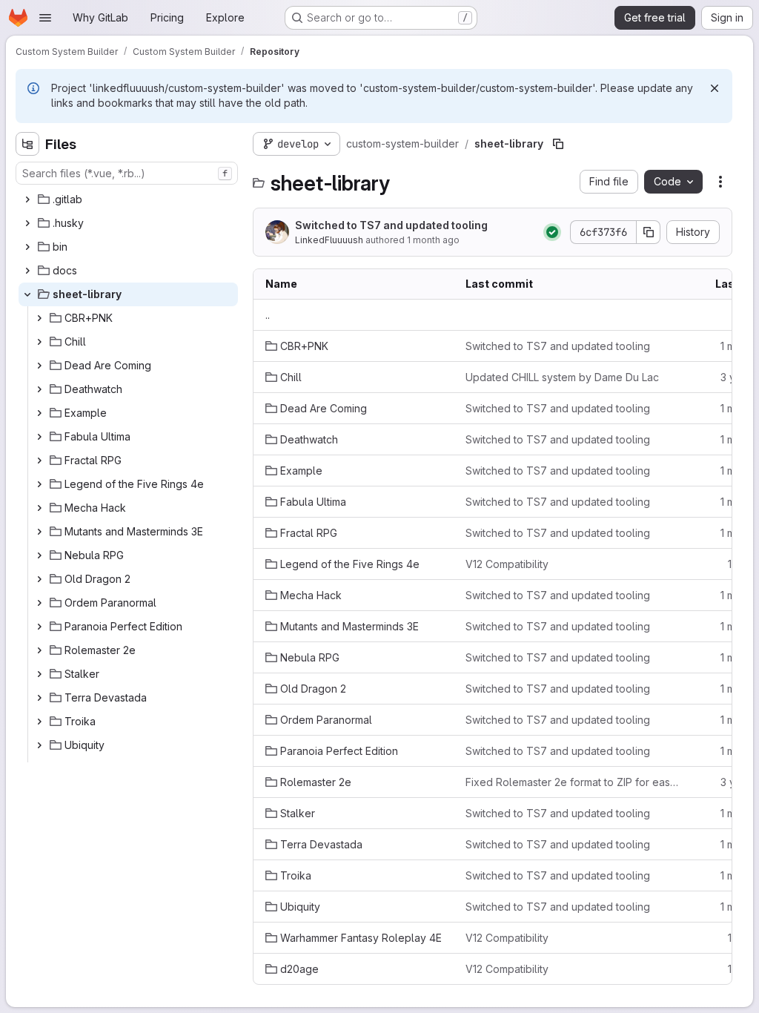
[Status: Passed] (552, 232)
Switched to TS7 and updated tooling (391, 225)
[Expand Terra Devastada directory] (39, 698)
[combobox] (127, 173)
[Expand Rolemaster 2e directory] (39, 650)
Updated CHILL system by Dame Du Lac (562, 377)
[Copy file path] (558, 144)
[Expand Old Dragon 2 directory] (39, 579)
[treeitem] (128, 199)
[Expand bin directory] (27, 247)
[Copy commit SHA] (648, 232)
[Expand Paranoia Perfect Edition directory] (39, 627)
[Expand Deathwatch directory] (39, 389)
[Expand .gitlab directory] (27, 199)
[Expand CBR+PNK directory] (39, 318)
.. (267, 314)
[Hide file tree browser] (27, 144)
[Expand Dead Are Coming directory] (39, 365)
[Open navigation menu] (45, 18)
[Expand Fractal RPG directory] (39, 460)
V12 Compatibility (506, 564)
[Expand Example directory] (39, 413)
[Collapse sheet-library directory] (27, 294)
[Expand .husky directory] (27, 223)
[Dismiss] (714, 88)
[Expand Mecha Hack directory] (39, 508)
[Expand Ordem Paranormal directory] (39, 603)
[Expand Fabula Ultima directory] (39, 437)
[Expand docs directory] (27, 271)
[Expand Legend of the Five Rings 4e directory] (39, 484)
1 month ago (433, 239)
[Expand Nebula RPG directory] (39, 555)
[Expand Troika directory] (39, 721)
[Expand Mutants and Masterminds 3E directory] (39, 532)
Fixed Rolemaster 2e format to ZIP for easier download (572, 782)
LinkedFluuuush (329, 239)
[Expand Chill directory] (39, 342)
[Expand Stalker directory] (39, 674)
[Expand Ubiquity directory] (39, 745)
